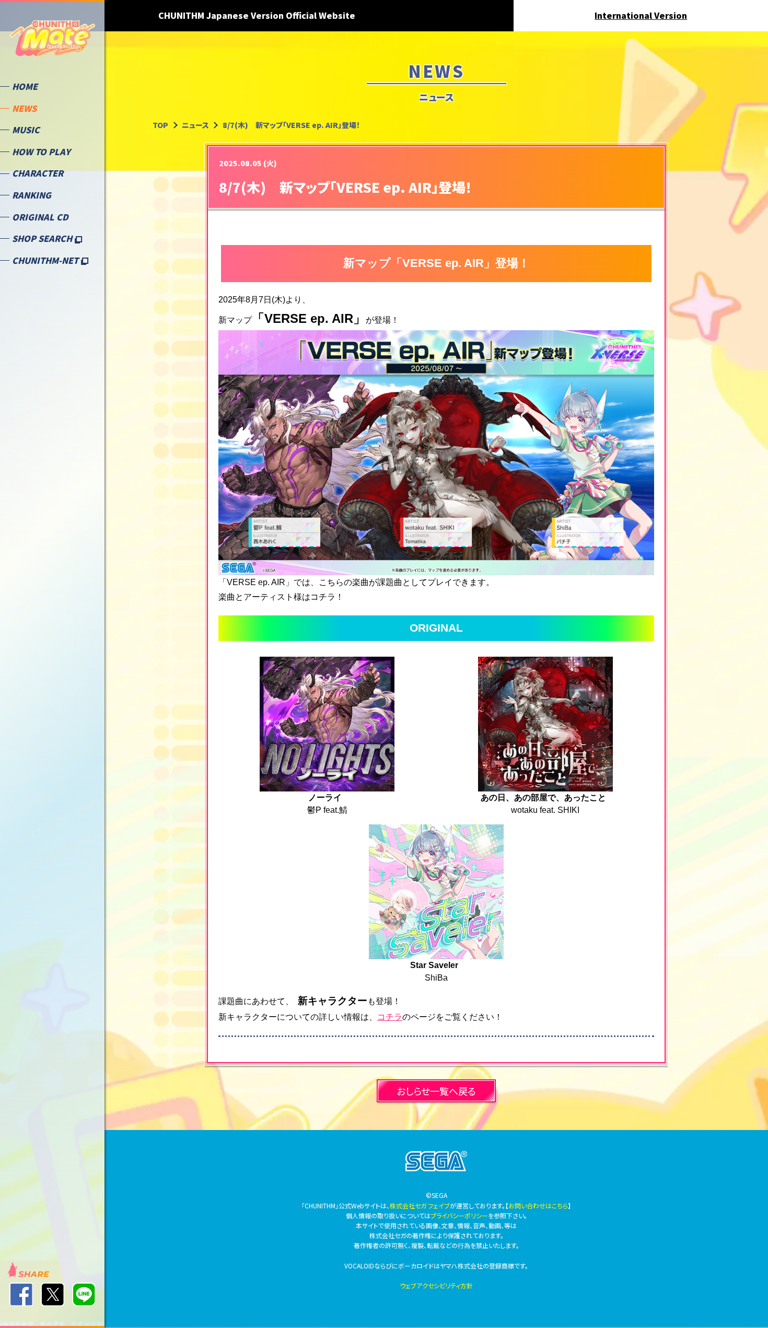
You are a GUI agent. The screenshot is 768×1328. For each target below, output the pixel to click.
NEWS (24, 108)
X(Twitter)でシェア (52, 1294)
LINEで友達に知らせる (84, 1294)
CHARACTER (37, 173)
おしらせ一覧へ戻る (436, 1091)
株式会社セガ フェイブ (420, 1205)
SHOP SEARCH (43, 238)
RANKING (31, 195)
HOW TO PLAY (41, 151)
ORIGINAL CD (40, 217)
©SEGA (436, 1161)
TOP (160, 125)
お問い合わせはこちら (538, 1205)
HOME (25, 86)
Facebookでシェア (21, 1294)
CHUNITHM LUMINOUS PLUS (52, 42)
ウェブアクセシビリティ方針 (436, 1285)
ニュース (195, 125)
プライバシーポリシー (459, 1215)
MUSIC (26, 129)
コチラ (389, 1016)
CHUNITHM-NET (46, 260)
